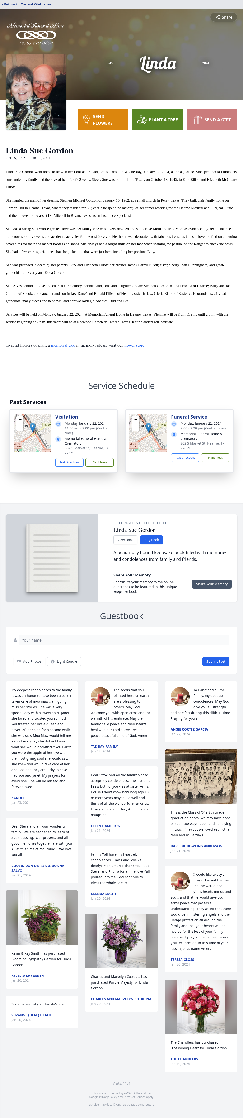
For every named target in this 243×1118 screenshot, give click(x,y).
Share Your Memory (212, 584)
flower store (134, 345)
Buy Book (151, 540)
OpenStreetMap (126, 1105)
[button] (33, 428)
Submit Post (215, 661)
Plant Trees (99, 462)
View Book (125, 540)
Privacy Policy (108, 1097)
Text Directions (69, 462)
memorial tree (63, 345)
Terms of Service (134, 1097)
